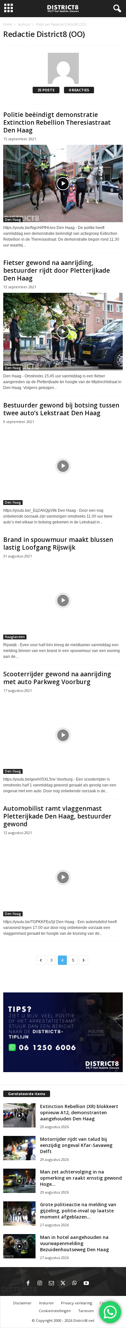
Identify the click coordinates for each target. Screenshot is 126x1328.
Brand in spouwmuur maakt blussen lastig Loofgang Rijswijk (58, 543)
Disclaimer (22, 1302)
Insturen (46, 1302)
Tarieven (86, 1310)
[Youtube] (86, 1284)
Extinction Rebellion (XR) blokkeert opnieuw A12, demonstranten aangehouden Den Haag (79, 1112)
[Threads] (98, 1284)
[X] (63, 1284)
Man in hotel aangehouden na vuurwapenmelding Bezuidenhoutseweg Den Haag (74, 1243)
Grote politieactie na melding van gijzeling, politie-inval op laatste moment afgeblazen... (78, 1210)
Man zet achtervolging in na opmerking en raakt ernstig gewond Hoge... (81, 1178)
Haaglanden (15, 637)
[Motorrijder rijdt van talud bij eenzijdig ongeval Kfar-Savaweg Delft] (19, 1148)
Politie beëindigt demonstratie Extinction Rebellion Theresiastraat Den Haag (57, 122)
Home (7, 24)
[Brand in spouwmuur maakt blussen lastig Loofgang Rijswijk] (63, 600)
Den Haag (13, 219)
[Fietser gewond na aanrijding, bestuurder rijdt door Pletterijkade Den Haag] (63, 331)
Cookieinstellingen (55, 1310)
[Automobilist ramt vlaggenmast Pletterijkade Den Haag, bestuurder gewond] (63, 877)
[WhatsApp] (74, 1284)
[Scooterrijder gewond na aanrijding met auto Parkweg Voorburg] (63, 735)
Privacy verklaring (76, 1302)
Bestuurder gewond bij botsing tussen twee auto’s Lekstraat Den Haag (61, 409)
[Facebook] (28, 1284)
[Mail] (51, 1284)
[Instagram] (40, 1284)
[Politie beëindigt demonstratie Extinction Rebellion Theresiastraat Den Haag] (63, 183)
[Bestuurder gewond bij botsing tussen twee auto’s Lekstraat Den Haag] (63, 466)
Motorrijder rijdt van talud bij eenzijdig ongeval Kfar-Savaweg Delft (76, 1145)
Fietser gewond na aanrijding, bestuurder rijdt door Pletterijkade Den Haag (56, 270)
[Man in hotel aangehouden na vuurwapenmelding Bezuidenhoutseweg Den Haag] (19, 1246)
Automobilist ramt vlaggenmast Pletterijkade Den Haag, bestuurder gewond (57, 816)
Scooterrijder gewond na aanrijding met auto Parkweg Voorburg (57, 678)
